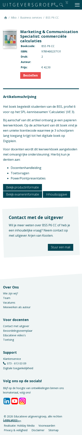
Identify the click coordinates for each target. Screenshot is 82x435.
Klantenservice (12, 359)
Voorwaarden (47, 425)
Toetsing (8, 339)
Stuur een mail (60, 247)
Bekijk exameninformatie (22, 194)
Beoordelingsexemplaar (17, 330)
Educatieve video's (14, 335)
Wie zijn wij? (10, 293)
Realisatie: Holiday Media (19, 425)
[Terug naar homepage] (28, 4)
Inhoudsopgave (56, 194)
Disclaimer (37, 430)
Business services (31, 17)
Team (6, 298)
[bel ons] (56, 5)
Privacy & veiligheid (15, 430)
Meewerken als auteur (17, 307)
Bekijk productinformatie (22, 187)
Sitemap (53, 430)
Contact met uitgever (16, 326)
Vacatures (9, 302)
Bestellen (30, 75)
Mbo (14, 17)
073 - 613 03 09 (16, 363)
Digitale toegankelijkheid (18, 368)
